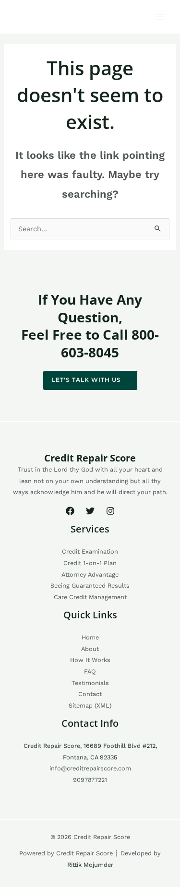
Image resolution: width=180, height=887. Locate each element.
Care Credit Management (90, 597)
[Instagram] (110, 511)
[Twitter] (90, 511)
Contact (90, 694)
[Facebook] (70, 511)
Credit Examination (90, 551)
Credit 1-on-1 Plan (90, 563)
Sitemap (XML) (90, 705)
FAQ (90, 671)
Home (90, 637)
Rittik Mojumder (90, 864)
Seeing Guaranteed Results (90, 585)
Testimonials (90, 682)
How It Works (90, 659)
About (90, 648)
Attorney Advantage (90, 574)
